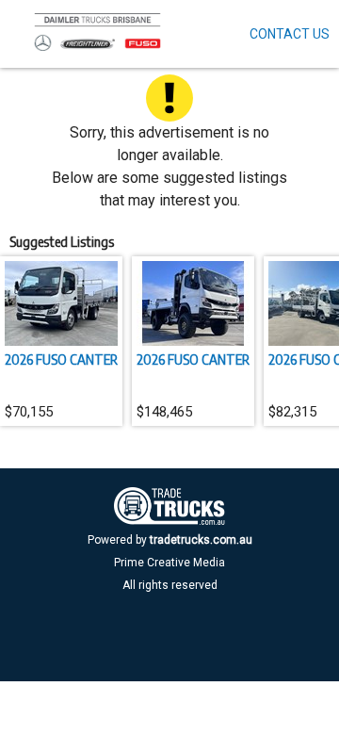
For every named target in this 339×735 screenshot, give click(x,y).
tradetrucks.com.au (201, 540)
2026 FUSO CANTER (61, 359)
